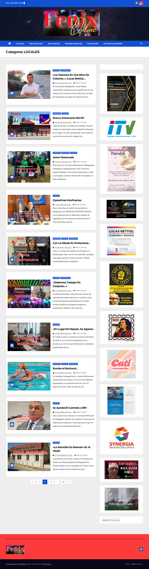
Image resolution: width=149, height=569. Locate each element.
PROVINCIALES (36, 44)
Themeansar (47, 564)
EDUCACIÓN (92, 44)
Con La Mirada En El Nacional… (71, 243)
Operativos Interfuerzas (67, 200)
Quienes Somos (136, 564)
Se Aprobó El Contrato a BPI (69, 407)
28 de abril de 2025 (63, 412)
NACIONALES (54, 44)
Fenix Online (80, 83)
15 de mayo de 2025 (63, 333)
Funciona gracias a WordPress (16, 564)
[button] (141, 44)
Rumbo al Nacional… (65, 368)
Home (128, 564)
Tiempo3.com (115, 520)
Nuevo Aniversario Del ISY (68, 118)
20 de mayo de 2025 (63, 247)
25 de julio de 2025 (63, 83)
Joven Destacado (63, 157)
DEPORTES (56, 152)
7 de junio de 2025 (63, 205)
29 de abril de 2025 (63, 373)
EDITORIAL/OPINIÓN (112, 44)
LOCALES (20, 44)
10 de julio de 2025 (63, 162)
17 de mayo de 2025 (63, 290)
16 (63, 482)
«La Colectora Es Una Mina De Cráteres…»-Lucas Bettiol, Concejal (71, 78)
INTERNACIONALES (73, 44)
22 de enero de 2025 (64, 455)
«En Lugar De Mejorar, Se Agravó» (73, 329)
